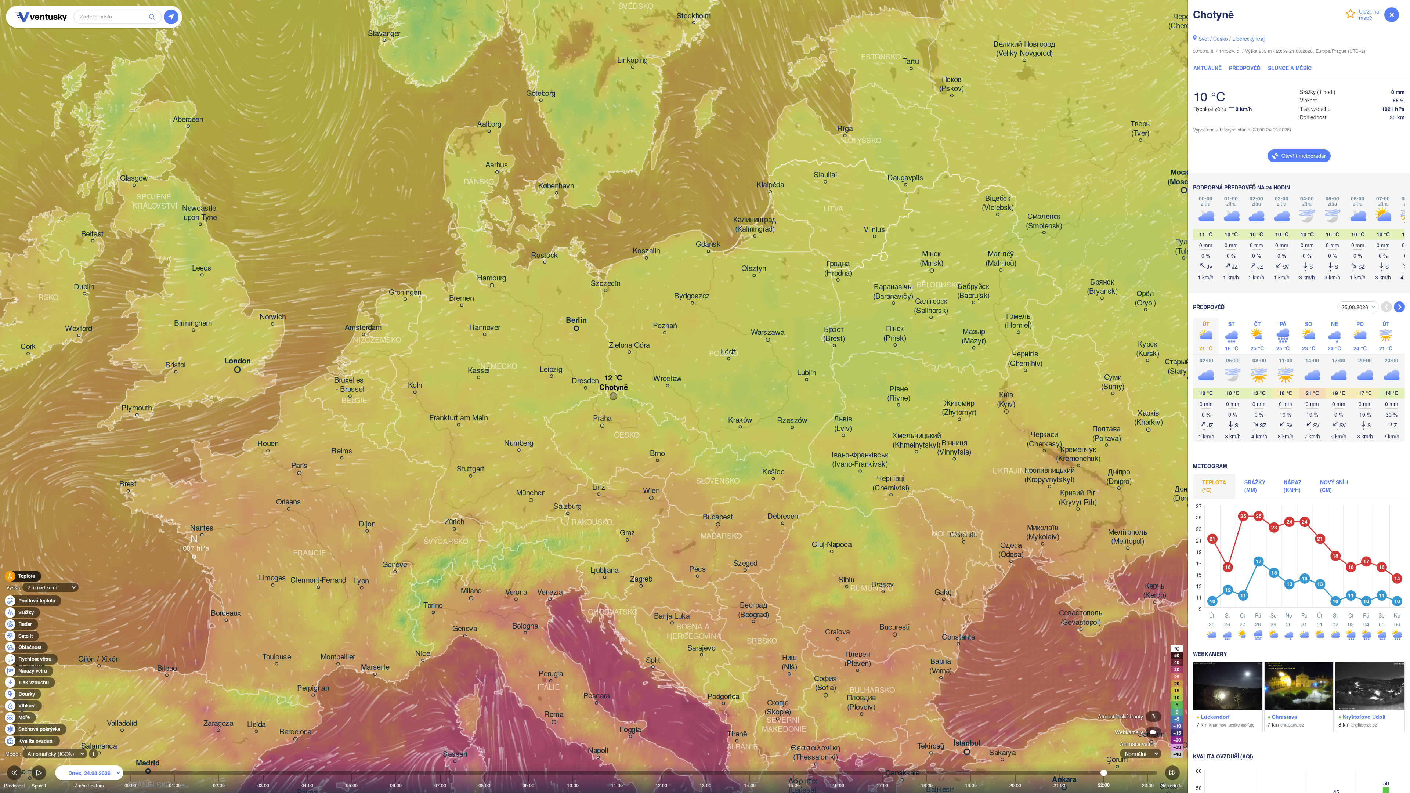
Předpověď (1245, 68)
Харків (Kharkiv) (1148, 417)
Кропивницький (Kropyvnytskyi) (1049, 475)
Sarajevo (701, 648)
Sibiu (846, 579)
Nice (422, 653)
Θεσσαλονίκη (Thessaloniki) (815, 752)
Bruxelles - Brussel (350, 384)
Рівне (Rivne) (898, 393)
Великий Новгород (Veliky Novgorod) (1024, 48)
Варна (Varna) (940, 666)
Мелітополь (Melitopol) (1127, 536)
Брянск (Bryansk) (1102, 286)
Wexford (78, 328)
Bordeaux (226, 613)
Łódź (728, 351)
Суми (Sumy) (1112, 382)
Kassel (479, 370)
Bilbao (167, 668)
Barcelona (295, 731)
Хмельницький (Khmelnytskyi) (916, 440)
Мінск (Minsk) (932, 258)
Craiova (837, 632)
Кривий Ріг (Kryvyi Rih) (1078, 497)
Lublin (806, 372)
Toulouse (276, 657)
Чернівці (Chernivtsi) (891, 483)
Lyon (361, 581)
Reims (341, 451)
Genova (464, 629)
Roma (554, 715)
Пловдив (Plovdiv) (861, 702)
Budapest (718, 517)
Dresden (585, 381)
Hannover (484, 327)
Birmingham (193, 323)
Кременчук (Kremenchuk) (1078, 454)
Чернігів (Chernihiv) (1025, 359)
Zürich (454, 522)
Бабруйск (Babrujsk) (973, 291)
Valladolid (122, 723)
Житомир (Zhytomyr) (959, 407)
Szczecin (606, 283)
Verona (516, 592)
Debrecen (782, 516)
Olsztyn (753, 269)
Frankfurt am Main (458, 418)
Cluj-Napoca (832, 544)
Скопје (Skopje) (777, 707)
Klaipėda (770, 185)
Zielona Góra (629, 345)
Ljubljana (604, 570)
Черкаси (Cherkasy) (1044, 439)
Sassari (455, 754)
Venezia (550, 592)
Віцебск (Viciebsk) (998, 202)
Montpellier (338, 657)
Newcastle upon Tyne (200, 212)
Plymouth (137, 408)
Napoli (598, 750)
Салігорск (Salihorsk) (931, 306)
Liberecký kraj (1248, 38)
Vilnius (874, 229)
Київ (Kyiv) (1006, 399)
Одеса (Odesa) (1011, 549)
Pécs (697, 569)
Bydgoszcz (692, 296)
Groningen (405, 292)
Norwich (273, 317)
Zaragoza (218, 723)
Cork (28, 347)
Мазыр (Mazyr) (974, 336)
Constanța (958, 637)
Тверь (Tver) (1140, 128)
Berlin (576, 320)
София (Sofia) (825, 683)
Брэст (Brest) (834, 334)
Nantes (201, 528)
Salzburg (567, 506)
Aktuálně (1207, 68)
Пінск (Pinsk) (894, 333)
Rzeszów (792, 421)
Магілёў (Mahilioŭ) (1001, 258)
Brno (657, 454)
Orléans (288, 502)
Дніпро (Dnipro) (1119, 476)
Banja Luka (672, 616)
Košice (773, 472)
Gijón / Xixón (99, 659)
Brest (128, 484)
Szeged (745, 563)
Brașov (882, 585)
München (531, 492)
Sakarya (1002, 752)
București (894, 627)
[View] (1227, 686)
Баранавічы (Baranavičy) (893, 291)
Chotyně (613, 387)
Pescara (596, 696)
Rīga (845, 129)
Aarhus (496, 165)
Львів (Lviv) (843, 423)
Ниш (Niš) (789, 662)
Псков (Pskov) (951, 84)
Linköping (632, 60)
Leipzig (551, 369)
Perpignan (313, 688)
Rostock (544, 255)
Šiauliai (825, 175)
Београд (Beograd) (753, 610)
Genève (394, 565)
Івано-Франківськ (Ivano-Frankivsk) (860, 459)
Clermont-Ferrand (318, 580)
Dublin (84, 287)
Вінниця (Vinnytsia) (954, 447)
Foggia (630, 729)
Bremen (461, 298)
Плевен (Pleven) (858, 658)
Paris (299, 466)
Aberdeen (188, 119)
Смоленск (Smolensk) (1044, 221)
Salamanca (99, 746)
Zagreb (641, 579)
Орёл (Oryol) (1145, 298)
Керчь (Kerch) (1154, 590)
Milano (471, 590)
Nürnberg (519, 443)
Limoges (272, 578)
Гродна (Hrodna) (838, 268)
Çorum (1117, 760)
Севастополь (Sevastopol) (1081, 617)
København (556, 186)
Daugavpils (905, 177)
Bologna (525, 626)
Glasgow (134, 178)
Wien (651, 490)
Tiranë (737, 734)
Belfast (92, 234)
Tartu (911, 61)
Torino (433, 606)
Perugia (551, 674)
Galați (943, 592)
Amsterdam (363, 327)
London (237, 361)
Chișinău (964, 535)
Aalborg (489, 124)
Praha (602, 418)
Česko (1220, 38)
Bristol (175, 365)
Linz (598, 487)
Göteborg (541, 93)
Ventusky (40, 17)
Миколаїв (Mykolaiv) (1042, 532)
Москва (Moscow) (1184, 177)
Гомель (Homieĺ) (1018, 320)
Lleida (256, 724)
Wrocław (667, 379)
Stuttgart (470, 469)
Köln (415, 385)
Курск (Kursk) (1147, 349)
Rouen (267, 444)
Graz (627, 533)
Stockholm (694, 16)
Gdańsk (708, 244)
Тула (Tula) (1184, 246)
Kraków (740, 420)
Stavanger (384, 33)
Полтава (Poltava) (1106, 433)
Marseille (375, 667)
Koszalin (646, 251)
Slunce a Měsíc (1290, 68)
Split (653, 660)
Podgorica (724, 696)
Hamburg (491, 278)
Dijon (367, 524)
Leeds (202, 268)
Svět (1203, 38)
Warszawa (768, 332)
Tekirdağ (930, 746)
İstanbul (967, 743)
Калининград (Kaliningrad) (754, 224)
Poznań (665, 326)
